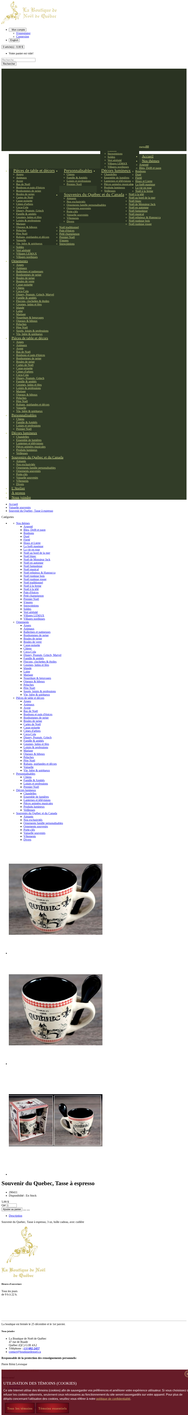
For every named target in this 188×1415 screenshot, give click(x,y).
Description (15, 1215)
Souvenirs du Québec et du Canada (36, 813)
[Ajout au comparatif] (28, 1210)
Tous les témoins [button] (19, 1408)
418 (31, 1348)
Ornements (22, 622)
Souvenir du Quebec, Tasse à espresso (31, 510)
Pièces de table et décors (30, 697)
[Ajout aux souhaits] (24, 1210)
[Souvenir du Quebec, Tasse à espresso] (55, 953)
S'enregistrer (23, 33)
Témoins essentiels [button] (52, 1408)
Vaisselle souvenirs (20, 507)
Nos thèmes (23, 523)
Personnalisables (25, 773)
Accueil (13, 504)
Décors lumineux (26, 790)
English (14, 40)
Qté (3, 1205)
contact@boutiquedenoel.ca (25, 1351)
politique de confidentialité (113, 1398)
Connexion (22, 36)
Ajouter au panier (12, 1209)
